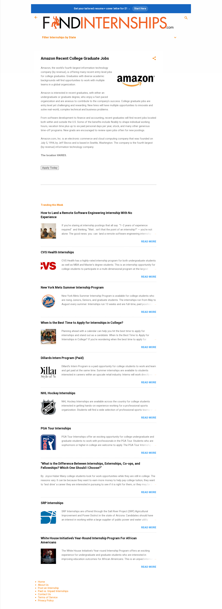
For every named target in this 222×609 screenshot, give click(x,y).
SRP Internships (52, 503)
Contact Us (44, 594)
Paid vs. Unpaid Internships (53, 591)
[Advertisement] (177, 103)
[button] (154, 59)
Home (41, 581)
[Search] (186, 18)
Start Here (140, 8)
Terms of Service (48, 597)
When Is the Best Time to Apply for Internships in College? (82, 322)
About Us (43, 584)
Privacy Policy (46, 600)
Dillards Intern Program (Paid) (62, 358)
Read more (148, 241)
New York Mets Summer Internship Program (72, 287)
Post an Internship (48, 588)
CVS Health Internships (57, 252)
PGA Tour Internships (56, 428)
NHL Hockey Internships (58, 393)
